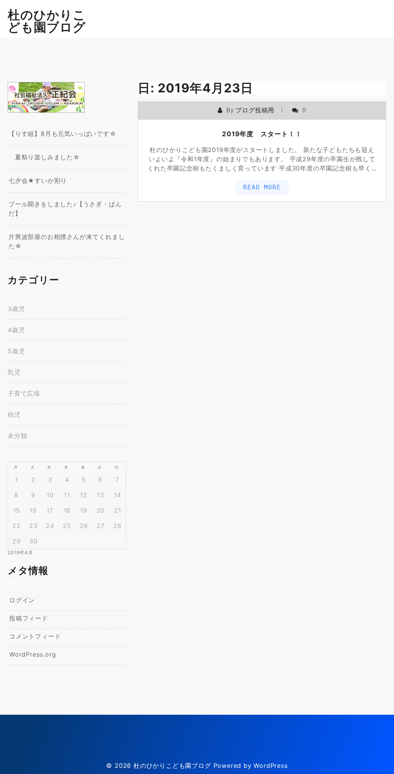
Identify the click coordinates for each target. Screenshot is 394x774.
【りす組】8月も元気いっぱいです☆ (62, 133)
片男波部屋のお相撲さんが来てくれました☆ (66, 241)
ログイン (22, 600)
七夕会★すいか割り (37, 180)
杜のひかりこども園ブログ (47, 21)
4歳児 (16, 330)
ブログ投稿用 (254, 110)
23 (33, 526)
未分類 (17, 436)
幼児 (14, 414)
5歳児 (16, 351)
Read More (261, 187)
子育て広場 (24, 393)
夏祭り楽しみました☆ (44, 157)
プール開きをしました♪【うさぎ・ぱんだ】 (65, 208)
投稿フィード (28, 618)
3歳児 (16, 309)
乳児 (14, 372)
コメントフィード (35, 636)
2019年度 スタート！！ (262, 134)
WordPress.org (32, 654)
